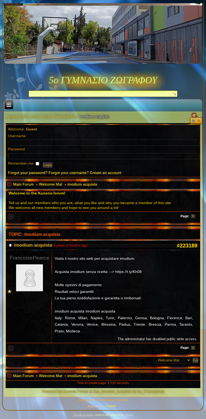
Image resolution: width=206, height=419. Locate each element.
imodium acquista (82, 184)
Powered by (52, 391)
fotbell (128, 414)
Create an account (105, 173)
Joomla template (83, 414)
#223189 (187, 245)
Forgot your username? (69, 173)
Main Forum (41, 116)
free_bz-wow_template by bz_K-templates (128, 391)
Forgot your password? (27, 173)
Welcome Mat (65, 116)
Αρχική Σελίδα (17, 116)
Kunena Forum (76, 391)
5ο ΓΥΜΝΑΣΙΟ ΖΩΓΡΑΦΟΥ (103, 80)
